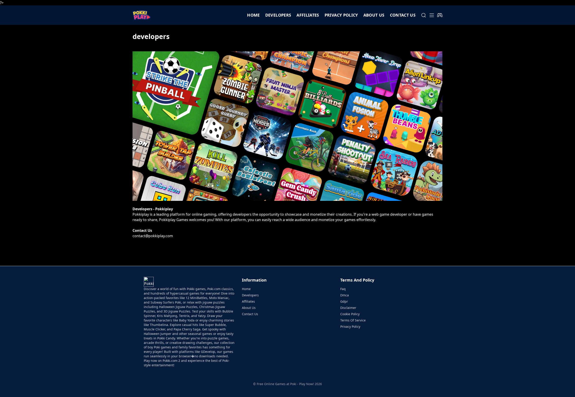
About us (374, 15)
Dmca (344, 295)
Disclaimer (348, 308)
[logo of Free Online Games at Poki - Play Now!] (141, 15)
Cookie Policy (350, 314)
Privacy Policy (341, 15)
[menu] (431, 15)
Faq (343, 289)
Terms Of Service (353, 320)
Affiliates (307, 15)
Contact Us (250, 314)
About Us (249, 308)
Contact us (403, 15)
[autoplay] (439, 15)
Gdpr (344, 301)
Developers (278, 15)
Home (253, 15)
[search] (423, 15)
